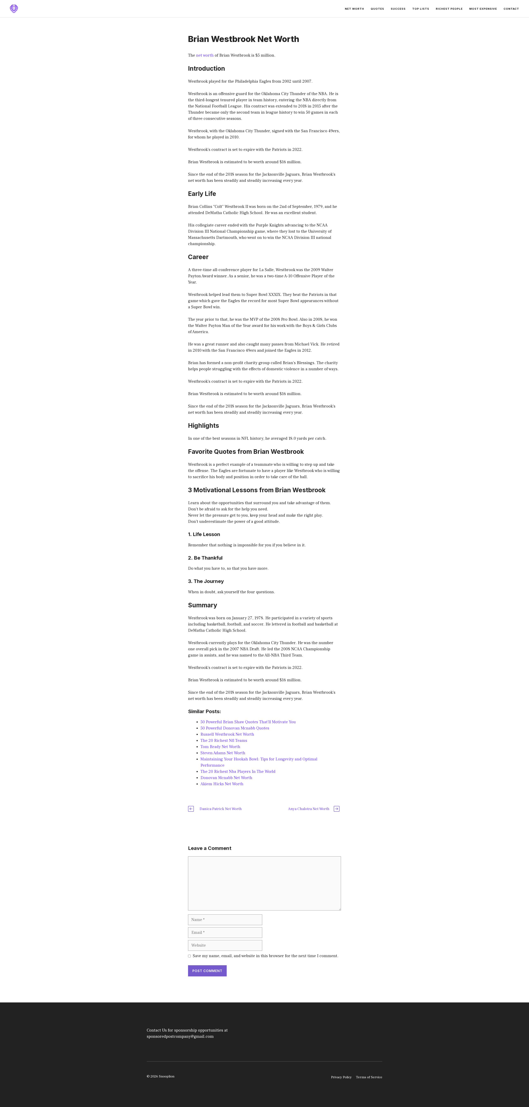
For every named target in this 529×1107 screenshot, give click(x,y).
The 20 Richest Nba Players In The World (237, 771)
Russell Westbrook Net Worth (227, 734)
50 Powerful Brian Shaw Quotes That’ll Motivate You (248, 722)
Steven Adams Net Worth (222, 753)
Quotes (377, 8)
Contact (511, 8)
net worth (205, 55)
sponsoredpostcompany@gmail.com (180, 1036)
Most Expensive (483, 8)
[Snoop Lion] (14, 8)
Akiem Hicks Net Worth (221, 784)
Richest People (449, 8)
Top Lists (420, 8)
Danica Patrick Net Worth (221, 809)
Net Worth (354, 8)
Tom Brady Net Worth (220, 747)
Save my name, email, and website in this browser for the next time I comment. (265, 956)
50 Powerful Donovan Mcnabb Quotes (234, 728)
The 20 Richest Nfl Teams (223, 740)
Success (398, 8)
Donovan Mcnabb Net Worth (226, 778)
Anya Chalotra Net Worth (308, 809)
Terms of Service (369, 1077)
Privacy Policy (341, 1077)
